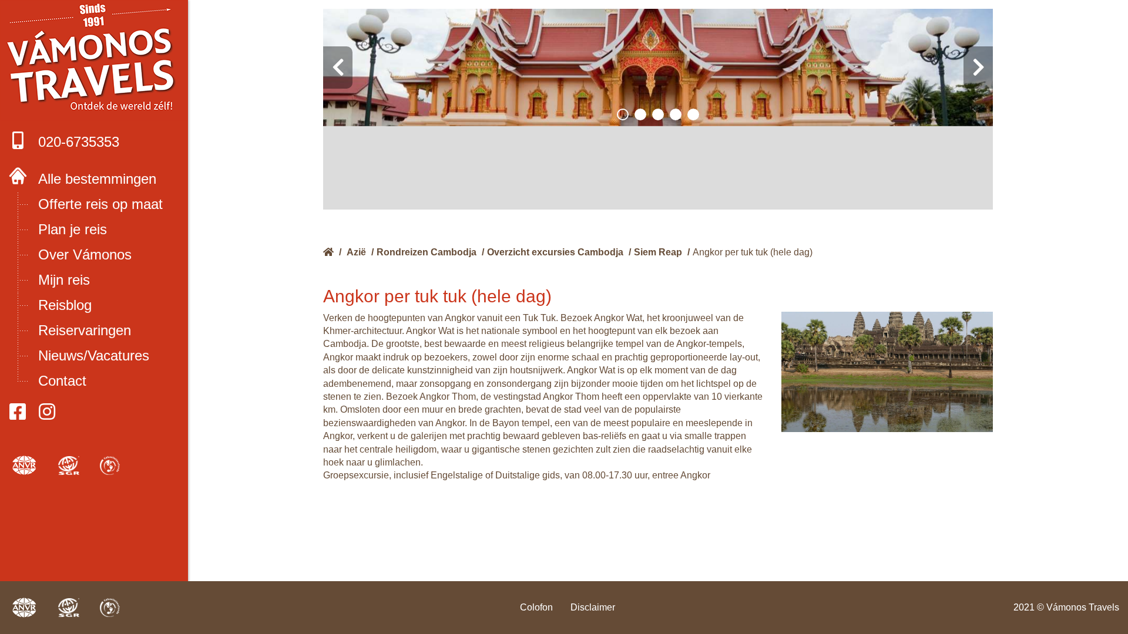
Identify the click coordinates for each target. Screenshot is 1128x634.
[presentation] (337, 67)
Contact (62, 381)
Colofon (536, 607)
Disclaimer (592, 607)
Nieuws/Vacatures (93, 355)
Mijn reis (64, 280)
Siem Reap (658, 252)
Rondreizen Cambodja (426, 252)
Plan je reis (72, 229)
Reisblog (65, 305)
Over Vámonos (85, 254)
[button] (623, 114)
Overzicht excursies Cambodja (555, 252)
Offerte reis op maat (100, 204)
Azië (356, 252)
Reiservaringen (84, 330)
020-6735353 (78, 142)
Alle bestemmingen (97, 179)
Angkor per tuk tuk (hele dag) (753, 252)
